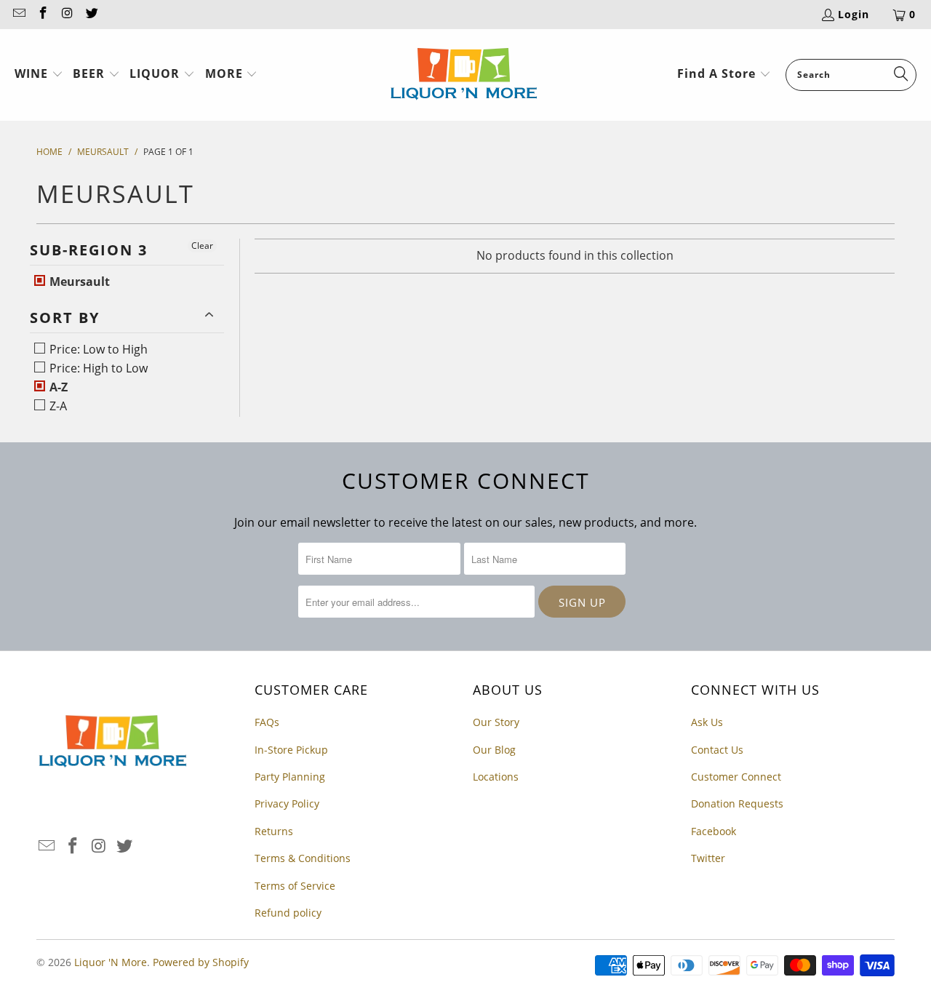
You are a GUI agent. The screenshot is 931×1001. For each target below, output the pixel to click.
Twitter (708, 858)
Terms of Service (295, 886)
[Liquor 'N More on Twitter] (91, 14)
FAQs (267, 722)
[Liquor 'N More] (463, 74)
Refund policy (288, 913)
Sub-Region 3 (89, 250)
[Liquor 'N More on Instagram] (67, 14)
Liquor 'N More (110, 962)
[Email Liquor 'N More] (18, 14)
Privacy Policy (287, 803)
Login (853, 14)
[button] (39, 75)
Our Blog (494, 750)
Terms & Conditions (303, 858)
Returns (274, 831)
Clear (202, 245)
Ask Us (707, 722)
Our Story (496, 722)
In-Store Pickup (291, 750)
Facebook (713, 831)
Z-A (57, 406)
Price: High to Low (97, 368)
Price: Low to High (97, 349)
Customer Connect (736, 776)
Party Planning (290, 776)
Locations (496, 776)
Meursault (78, 282)
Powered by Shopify (201, 962)
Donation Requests (737, 803)
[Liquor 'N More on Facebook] (43, 14)
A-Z (57, 387)
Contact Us (717, 750)
